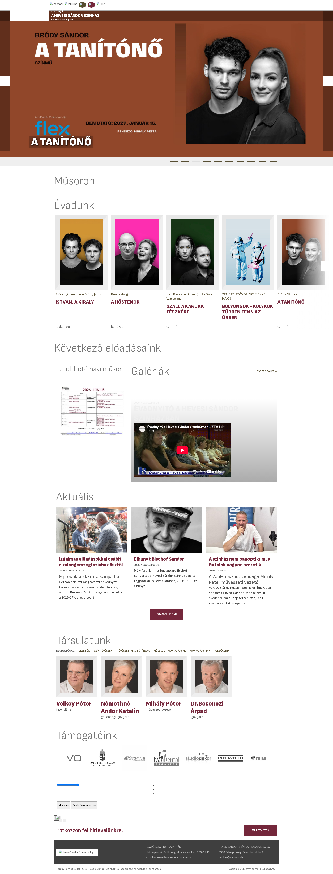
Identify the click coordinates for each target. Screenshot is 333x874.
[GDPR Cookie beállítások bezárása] (55, 815)
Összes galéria (267, 371)
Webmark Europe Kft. (262, 869)
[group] (76, 687)
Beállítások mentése (84, 805)
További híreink (166, 614)
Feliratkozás (260, 830)
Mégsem (64, 805)
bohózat (117, 327)
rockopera (63, 327)
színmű (171, 327)
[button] (5, 81)
